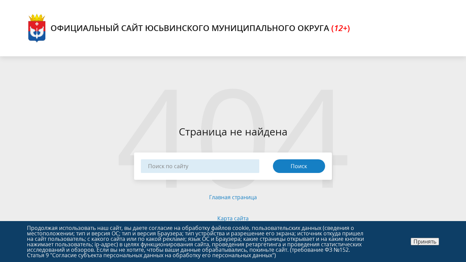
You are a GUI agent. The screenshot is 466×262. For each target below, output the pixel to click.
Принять (424, 241)
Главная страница (233, 197)
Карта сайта (233, 218)
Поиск (299, 166)
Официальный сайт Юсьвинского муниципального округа (200, 27)
